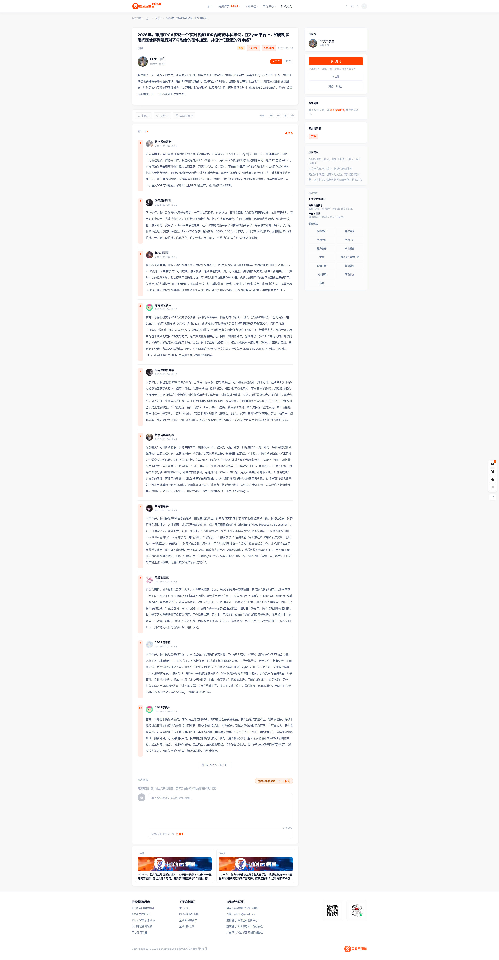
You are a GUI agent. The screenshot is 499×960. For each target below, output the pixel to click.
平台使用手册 (139, 932)
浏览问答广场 (338, 110)
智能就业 (349, 265)
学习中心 (349, 239)
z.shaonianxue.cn (168, 948)
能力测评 (321, 248)
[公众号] (492, 479)
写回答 (289, 132)
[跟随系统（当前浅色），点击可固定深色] (347, 6)
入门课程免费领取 (142, 926)
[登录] (364, 6)
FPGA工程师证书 (141, 914)
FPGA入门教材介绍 (143, 908)
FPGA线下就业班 (189, 914)
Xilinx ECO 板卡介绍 (143, 920)
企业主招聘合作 (188, 920)
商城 (321, 283)
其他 (313, 136)
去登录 (180, 833)
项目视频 (349, 248)
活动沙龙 (349, 274)
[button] (229, 6)
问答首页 (321, 231)
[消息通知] (357, 6)
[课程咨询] (492, 487)
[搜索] (352, 6)
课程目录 (349, 231)
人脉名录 (321, 274)
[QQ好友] (285, 115)
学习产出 (321, 239)
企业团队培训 (186, 926)
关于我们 (184, 908)
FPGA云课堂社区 (350, 257)
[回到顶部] (492, 497)
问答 (158, 18)
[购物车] (492, 471)
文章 (321, 257)
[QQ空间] (292, 115)
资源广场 (321, 265)
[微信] (271, 115)
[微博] (278, 115)
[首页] (147, 18)
